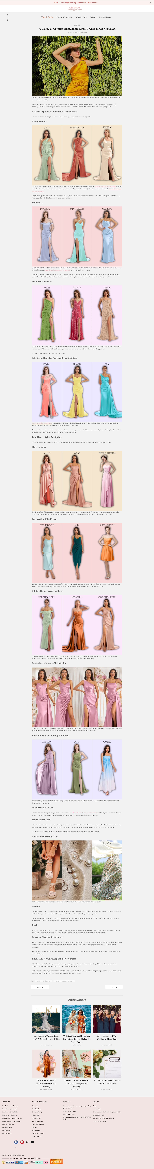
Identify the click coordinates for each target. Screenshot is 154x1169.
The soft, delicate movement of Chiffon (85, 813)
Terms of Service (37, 1121)
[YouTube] (32, 1142)
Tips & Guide (47, 17)
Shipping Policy (37, 1112)
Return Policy (36, 1115)
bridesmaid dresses (43, 981)
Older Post (40, 987)
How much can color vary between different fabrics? (77, 1118)
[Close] (150, 2)
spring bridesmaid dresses (64, 981)
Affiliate (34, 1127)
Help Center (97, 1106)
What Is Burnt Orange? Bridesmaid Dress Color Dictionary (46, 1083)
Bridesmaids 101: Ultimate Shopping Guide (106, 1112)
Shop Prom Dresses (8, 1124)
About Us (35, 1106)
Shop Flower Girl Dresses (9, 1115)
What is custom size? (69, 1111)
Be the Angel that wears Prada (42, 423)
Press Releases (36, 1136)
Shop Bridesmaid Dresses (10, 1106)
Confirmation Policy (69, 1114)
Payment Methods (38, 1124)
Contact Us (97, 1109)
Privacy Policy (36, 1118)
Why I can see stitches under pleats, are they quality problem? (77, 1107)
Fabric (92, 17)
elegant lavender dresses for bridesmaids (57, 270)
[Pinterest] (22, 1142)
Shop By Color (6, 1130)
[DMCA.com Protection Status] (56, 1161)
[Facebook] (16, 1142)
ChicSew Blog (36, 1109)
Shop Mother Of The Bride (9, 1112)
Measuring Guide (98, 1115)
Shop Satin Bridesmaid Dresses (12, 1118)
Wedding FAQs (81, 17)
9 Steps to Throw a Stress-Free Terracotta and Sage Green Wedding (76, 1083)
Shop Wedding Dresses (9, 1109)
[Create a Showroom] (135, 8)
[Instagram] (27, 1142)
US (150, 8)
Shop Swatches (7, 1127)
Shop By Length (6, 1133)
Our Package (36, 1130)
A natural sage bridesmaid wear (105, 186)
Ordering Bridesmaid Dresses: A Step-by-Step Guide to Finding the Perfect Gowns (76, 1038)
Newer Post (114, 987)
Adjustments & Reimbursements (103, 1118)
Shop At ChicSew (105, 17)
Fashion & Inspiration (64, 17)
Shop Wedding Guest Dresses (11, 1121)
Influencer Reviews (38, 1133)
